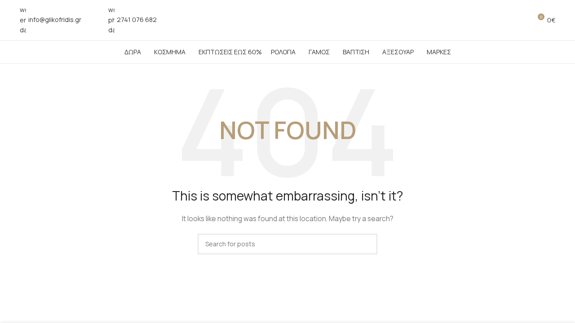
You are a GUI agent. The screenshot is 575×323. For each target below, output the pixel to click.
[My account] (504, 20)
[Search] (521, 20)
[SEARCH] (367, 244)
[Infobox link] (50, 20)
